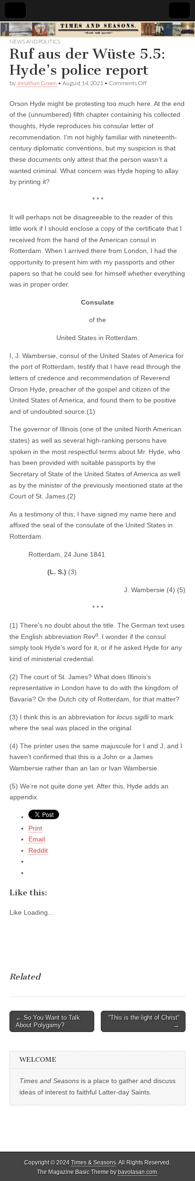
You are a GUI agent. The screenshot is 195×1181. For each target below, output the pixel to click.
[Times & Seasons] (97, 29)
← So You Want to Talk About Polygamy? (48, 1021)
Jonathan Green (37, 83)
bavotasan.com (137, 1172)
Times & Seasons (93, 1162)
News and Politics (34, 41)
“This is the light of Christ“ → (143, 1021)
